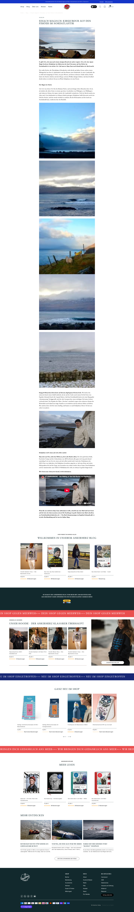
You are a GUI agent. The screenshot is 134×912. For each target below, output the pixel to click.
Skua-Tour (70, 66)
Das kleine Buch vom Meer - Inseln (101, 571)
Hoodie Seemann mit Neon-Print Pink (38, 652)
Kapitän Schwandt (84, 515)
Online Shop (66, 517)
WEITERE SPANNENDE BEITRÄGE (67, 858)
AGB (102, 880)
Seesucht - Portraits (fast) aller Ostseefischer (29, 799)
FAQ (84, 885)
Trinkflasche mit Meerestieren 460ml (78, 724)
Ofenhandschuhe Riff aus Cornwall (102, 724)
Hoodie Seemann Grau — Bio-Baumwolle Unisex (28, 572)
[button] (64, 736)
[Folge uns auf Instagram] (28, 896)
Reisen (43, 6)
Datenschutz (104, 882)
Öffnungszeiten (109, 1)
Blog (28, 6)
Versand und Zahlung (107, 885)
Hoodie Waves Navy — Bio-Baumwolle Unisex (56, 652)
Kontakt (102, 1)
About (85, 877)
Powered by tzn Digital (108, 905)
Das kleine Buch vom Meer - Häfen (77, 798)
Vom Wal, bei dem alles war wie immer (67, 844)
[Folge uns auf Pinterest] (31, 896)
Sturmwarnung (72, 515)
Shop (22, 6)
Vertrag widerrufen (107, 895)
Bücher (67, 877)
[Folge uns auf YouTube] (35, 896)
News (84, 891)
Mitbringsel (68, 891)
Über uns (35, 6)
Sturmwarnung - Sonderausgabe (53, 798)
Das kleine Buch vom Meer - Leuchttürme (99, 799)
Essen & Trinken (69, 888)
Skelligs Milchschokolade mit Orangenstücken (50, 725)
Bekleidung (68, 880)
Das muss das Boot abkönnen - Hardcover (52, 572)
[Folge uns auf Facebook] (22, 896)
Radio (50, 6)
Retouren (103, 891)
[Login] (104, 6)
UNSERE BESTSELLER (112, 662)
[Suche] (100, 7)
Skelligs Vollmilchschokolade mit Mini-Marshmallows (27, 725)
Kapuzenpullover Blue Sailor (75, 571)
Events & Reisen (87, 880)
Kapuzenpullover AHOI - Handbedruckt (16, 652)
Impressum (104, 877)
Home (22, 12)
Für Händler (86, 894)
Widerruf (103, 888)
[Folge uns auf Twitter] (25, 896)
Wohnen (67, 885)
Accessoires (68, 882)
